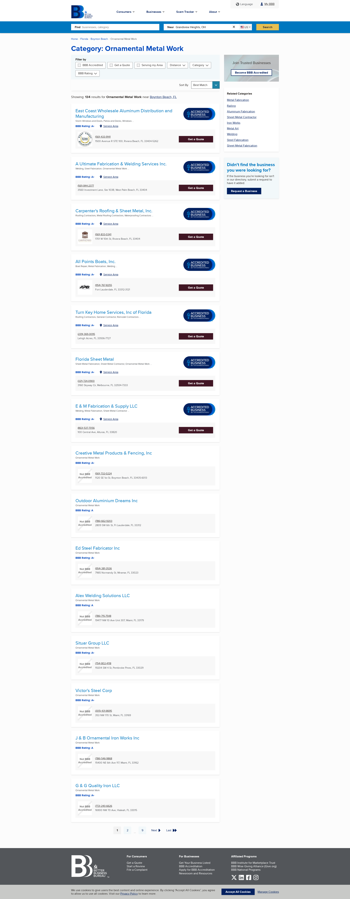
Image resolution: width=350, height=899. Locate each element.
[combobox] (120, 27)
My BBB (270, 4)
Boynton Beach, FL (163, 97)
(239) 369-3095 (86, 334)
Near (170, 27)
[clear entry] (235, 27)
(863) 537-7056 (86, 428)
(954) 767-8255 (103, 285)
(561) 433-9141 (103, 136)
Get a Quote (122, 65)
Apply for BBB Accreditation (197, 870)
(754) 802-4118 (103, 663)
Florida (84, 39)
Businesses (153, 12)
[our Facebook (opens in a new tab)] (249, 879)
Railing (231, 106)
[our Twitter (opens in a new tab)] (234, 879)
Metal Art (233, 128)
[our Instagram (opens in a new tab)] (256, 879)
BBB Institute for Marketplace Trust (253, 863)
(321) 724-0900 (86, 381)
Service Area (110, 126)
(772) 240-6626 (103, 806)
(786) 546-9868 (103, 758)
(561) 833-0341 (103, 234)
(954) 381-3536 (103, 568)
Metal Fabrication (238, 100)
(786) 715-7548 (103, 616)
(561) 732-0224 (103, 473)
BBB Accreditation (190, 866)
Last (168, 830)
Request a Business (244, 191)
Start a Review (136, 866)
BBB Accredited (93, 65)
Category (198, 65)
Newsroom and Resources (195, 873)
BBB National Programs (245, 870)
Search (267, 27)
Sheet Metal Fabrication (242, 145)
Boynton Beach (99, 39)
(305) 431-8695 (103, 710)
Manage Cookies (268, 892)
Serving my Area (152, 65)
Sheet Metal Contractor (241, 117)
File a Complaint (137, 870)
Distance (175, 65)
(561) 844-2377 (86, 185)
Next (154, 830)
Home (74, 39)
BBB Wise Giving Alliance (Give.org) (254, 866)
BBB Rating (85, 73)
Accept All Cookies (238, 892)
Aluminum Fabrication (241, 111)
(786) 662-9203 (103, 521)
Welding (232, 134)
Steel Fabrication (237, 140)
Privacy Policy (129, 894)
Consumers (123, 12)
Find (77, 27)
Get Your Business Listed (194, 863)
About (213, 12)
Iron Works (233, 123)
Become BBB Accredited (251, 72)
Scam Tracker (185, 12)
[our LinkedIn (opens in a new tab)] (241, 879)
